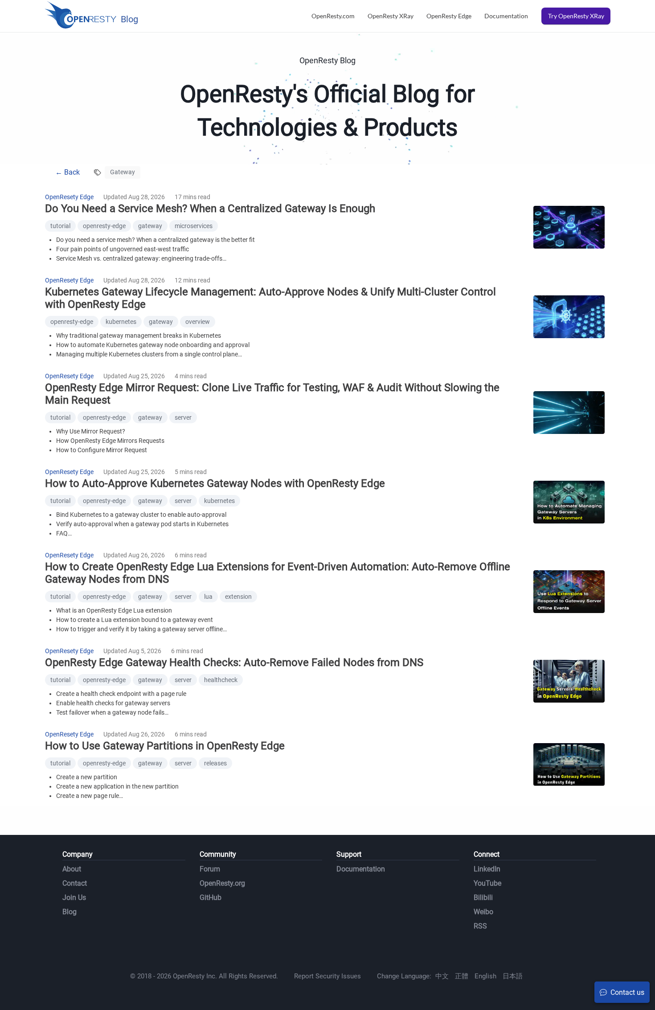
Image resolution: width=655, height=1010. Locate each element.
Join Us (74, 897)
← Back (67, 172)
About (71, 869)
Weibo (483, 912)
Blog (69, 912)
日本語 (513, 976)
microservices (194, 225)
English (485, 976)
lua (208, 596)
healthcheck (220, 679)
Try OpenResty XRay (576, 16)
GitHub (210, 897)
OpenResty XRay (390, 16)
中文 (442, 976)
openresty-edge (104, 225)
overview (197, 321)
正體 (461, 976)
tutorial (60, 225)
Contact (74, 883)
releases (215, 763)
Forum (210, 869)
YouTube (487, 883)
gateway (150, 225)
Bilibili (483, 897)
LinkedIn (487, 869)
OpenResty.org (222, 883)
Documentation (506, 16)
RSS (480, 926)
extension (238, 596)
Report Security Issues (327, 976)
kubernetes (121, 321)
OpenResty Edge (448, 16)
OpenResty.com (333, 16)
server (183, 417)
